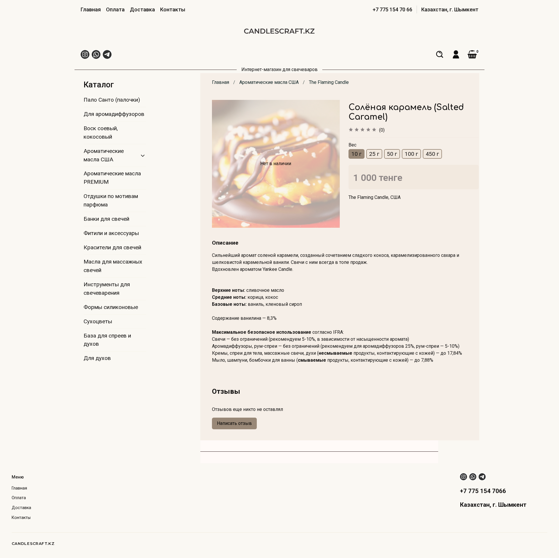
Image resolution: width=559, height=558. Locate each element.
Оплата (115, 9)
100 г (411, 154)
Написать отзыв (234, 423)
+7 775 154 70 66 (392, 9)
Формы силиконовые (111, 307)
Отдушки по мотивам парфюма (111, 200)
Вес (352, 145)
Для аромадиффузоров (114, 114)
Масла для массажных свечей (113, 265)
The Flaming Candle (329, 82)
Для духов (97, 358)
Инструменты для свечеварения (107, 288)
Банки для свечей (106, 219)
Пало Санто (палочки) (112, 99)
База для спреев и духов (107, 339)
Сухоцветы (98, 321)
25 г (374, 154)
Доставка (142, 9)
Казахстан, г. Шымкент (449, 9)
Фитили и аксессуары (111, 233)
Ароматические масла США (269, 82)
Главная (91, 9)
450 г (432, 154)
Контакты (172, 9)
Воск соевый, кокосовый (101, 132)
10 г (356, 154)
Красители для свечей (112, 247)
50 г (392, 154)
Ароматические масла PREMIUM (112, 177)
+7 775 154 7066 (483, 491)
